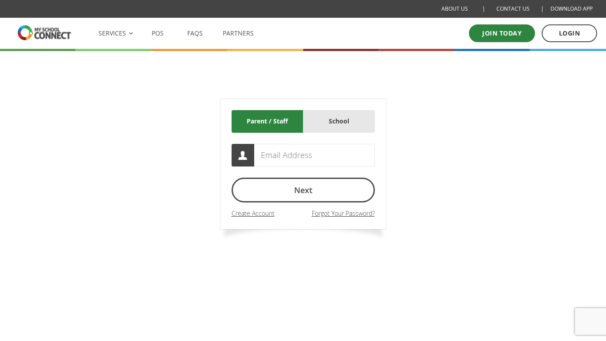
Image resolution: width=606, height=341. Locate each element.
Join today (502, 33)
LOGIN (569, 33)
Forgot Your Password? (343, 213)
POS (158, 33)
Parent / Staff (267, 121)
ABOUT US (454, 8)
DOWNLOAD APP (572, 8)
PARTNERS (238, 33)
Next (303, 190)
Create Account (253, 213)
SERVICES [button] (112, 33)
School (339, 121)
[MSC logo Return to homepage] (44, 32)
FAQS (195, 33)
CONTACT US (513, 8)
